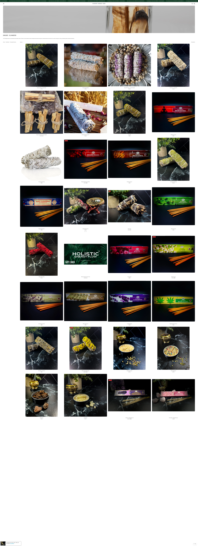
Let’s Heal (129, 134)
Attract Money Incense (41, 323)
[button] (192, 4)
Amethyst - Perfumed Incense (129, 417)
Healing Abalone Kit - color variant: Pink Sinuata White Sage (86, 231)
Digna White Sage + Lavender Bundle (129, 87)
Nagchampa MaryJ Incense (173, 323)
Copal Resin (85, 417)
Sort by (21, 42)
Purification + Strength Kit (173, 87)
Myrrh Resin (41, 417)
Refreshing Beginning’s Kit (85, 134)
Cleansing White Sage (41, 181)
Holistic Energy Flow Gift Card (85, 276)
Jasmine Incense (173, 276)
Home (4, 42)
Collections (7, 42)
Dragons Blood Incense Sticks (85, 181)
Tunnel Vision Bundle (85, 87)
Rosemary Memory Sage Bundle (41, 87)
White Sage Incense (85, 323)
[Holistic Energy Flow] (99, 3)
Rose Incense (129, 276)
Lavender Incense (129, 323)
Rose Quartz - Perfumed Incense (173, 417)
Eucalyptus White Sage (173, 181)
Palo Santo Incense (129, 181)
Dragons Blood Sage (41, 276)
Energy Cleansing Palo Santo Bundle (41, 134)
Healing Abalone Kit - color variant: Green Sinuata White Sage (84, 231)
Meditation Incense (173, 134)
